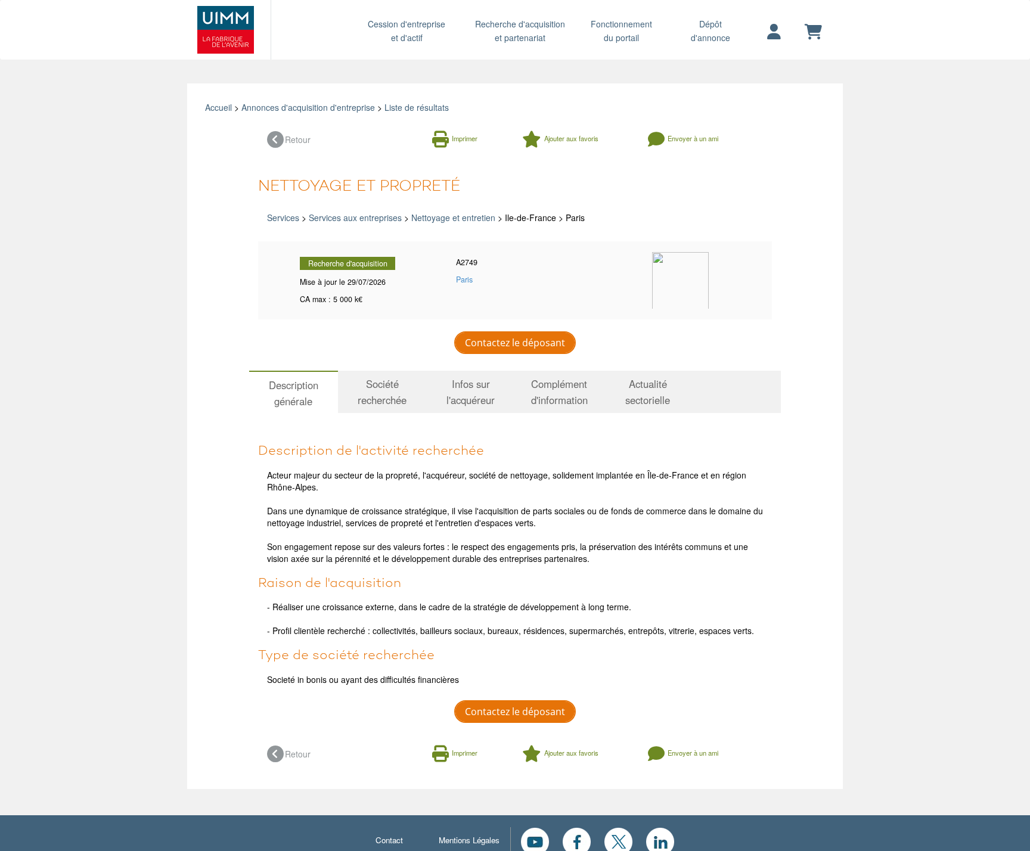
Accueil (218, 107)
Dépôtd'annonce (710, 31)
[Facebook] (576, 840)
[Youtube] (535, 840)
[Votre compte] (774, 32)
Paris (464, 279)
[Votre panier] (813, 32)
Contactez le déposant (515, 342)
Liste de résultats (416, 107)
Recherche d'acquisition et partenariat (520, 31)
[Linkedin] (660, 840)
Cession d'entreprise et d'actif (406, 31)
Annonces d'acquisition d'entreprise (308, 107)
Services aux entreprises (355, 217)
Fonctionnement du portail (621, 31)
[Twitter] (618, 840)
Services (283, 217)
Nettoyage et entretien (453, 217)
